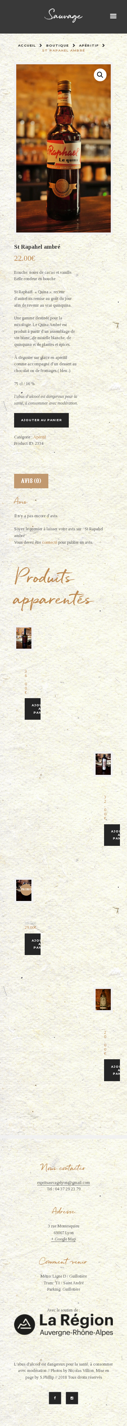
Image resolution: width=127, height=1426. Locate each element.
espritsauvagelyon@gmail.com (63, 1182)
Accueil (27, 45)
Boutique (57, 45)
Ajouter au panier (41, 420)
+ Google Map (63, 1239)
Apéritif (89, 45)
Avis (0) (31, 480)
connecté (49, 542)
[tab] (31, 482)
